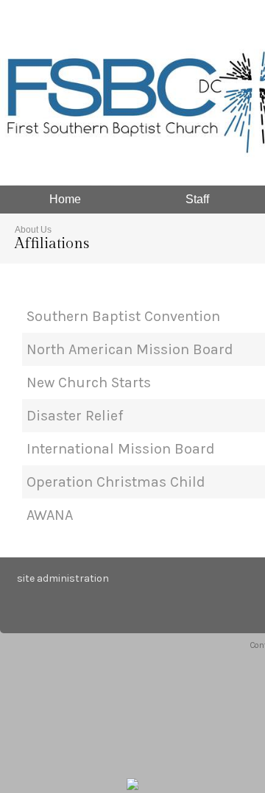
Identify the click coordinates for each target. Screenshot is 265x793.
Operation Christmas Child (115, 481)
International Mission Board (120, 448)
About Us (33, 230)
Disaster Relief (74, 415)
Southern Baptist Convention (123, 316)
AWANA (49, 515)
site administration (63, 578)
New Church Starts (88, 382)
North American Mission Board (129, 349)
